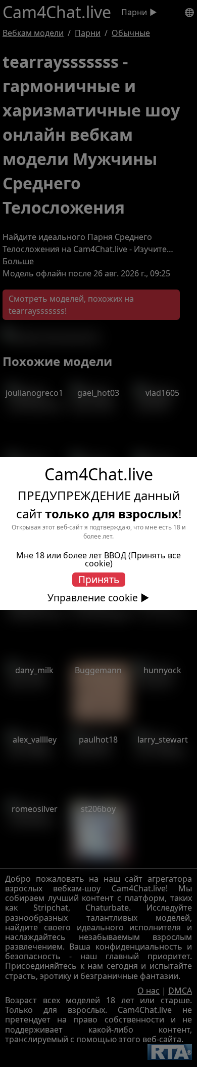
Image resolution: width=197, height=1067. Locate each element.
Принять (98, 579)
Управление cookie (92, 598)
